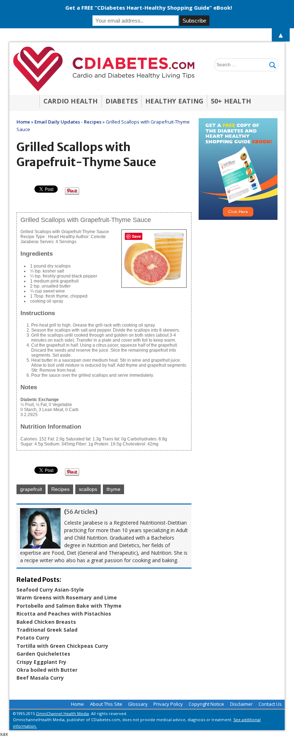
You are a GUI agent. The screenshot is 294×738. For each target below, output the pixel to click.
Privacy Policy (168, 704)
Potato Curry (32, 637)
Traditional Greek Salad (46, 629)
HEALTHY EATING (174, 101)
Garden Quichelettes (43, 653)
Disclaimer (241, 704)
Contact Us (270, 704)
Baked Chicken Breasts (46, 621)
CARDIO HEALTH (70, 101)
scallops (88, 489)
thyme (113, 489)
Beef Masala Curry (40, 677)
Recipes (60, 489)
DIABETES (121, 101)
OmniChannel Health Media (62, 713)
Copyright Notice (206, 704)
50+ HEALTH (231, 101)
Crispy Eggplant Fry (41, 662)
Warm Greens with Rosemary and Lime (66, 597)
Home (77, 704)
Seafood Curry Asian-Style (50, 589)
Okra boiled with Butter (46, 669)
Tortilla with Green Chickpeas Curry (62, 645)
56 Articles (80, 511)
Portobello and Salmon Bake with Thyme (69, 605)
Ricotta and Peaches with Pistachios (63, 613)
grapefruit (31, 489)
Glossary (138, 704)
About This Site (106, 704)
